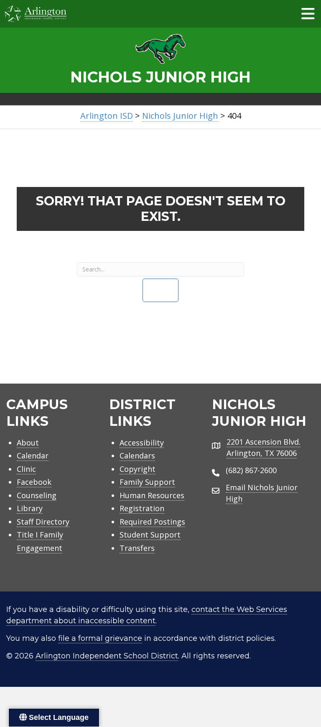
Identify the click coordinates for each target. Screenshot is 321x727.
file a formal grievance (100, 638)
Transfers (137, 548)
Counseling (36, 495)
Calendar (32, 456)
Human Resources (152, 495)
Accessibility (142, 443)
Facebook (34, 482)
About (28, 443)
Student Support (150, 535)
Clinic (26, 469)
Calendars (137, 456)
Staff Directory (43, 522)
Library (30, 508)
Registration (142, 508)
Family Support (147, 482)
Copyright (137, 469)
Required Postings (152, 522)
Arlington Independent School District (107, 655)
